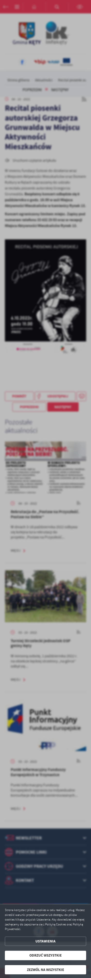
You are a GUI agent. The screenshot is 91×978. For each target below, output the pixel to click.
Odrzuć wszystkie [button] (45, 955)
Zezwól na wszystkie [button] (45, 969)
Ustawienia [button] (45, 941)
